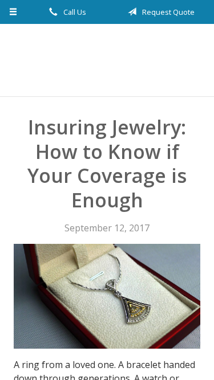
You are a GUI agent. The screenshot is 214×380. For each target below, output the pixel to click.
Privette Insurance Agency (107, 60)
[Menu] (13, 12)
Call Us (74, 12)
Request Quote (167, 12)
